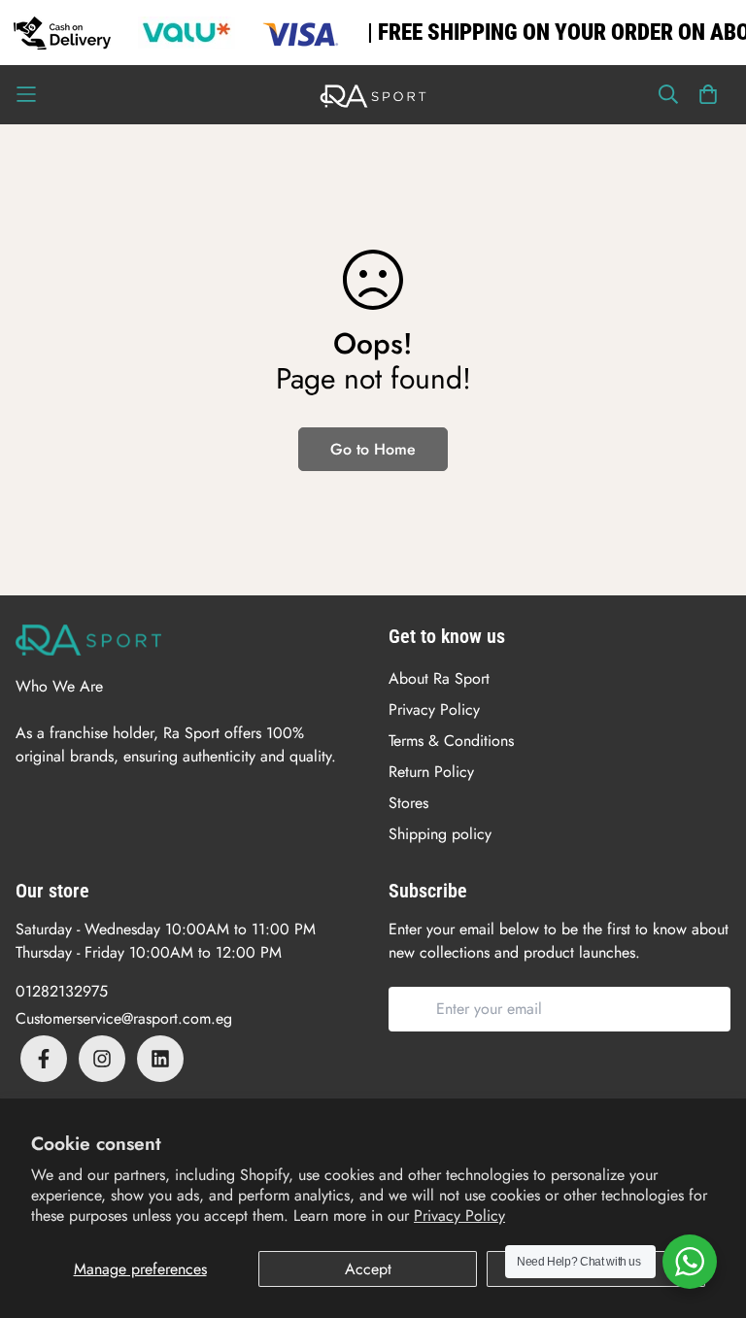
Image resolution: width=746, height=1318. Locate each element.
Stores (408, 803)
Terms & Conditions (451, 740)
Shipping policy (440, 834)
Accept (368, 1269)
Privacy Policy (459, 1215)
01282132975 (62, 991)
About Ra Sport (439, 678)
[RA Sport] (373, 94)
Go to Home (373, 449)
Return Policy (431, 771)
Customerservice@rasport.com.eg (124, 1018)
